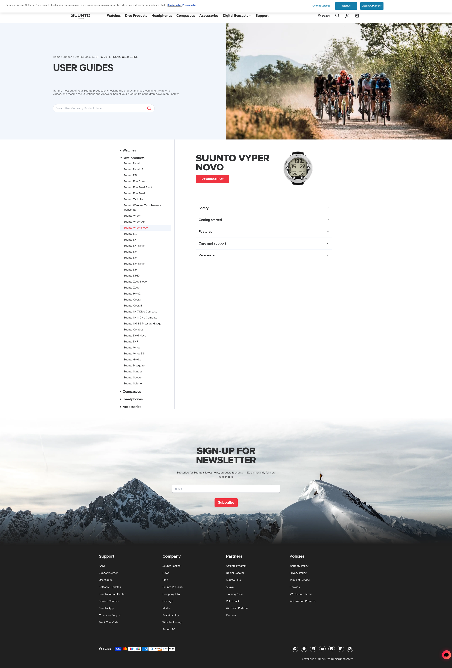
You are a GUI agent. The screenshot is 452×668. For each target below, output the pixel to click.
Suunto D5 (130, 175)
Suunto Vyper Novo (136, 227)
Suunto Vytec (132, 347)
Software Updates (110, 587)
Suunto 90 (168, 629)
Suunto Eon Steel (134, 193)
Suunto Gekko (132, 359)
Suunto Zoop (131, 287)
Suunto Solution (133, 383)
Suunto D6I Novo (134, 263)
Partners (231, 615)
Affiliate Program (236, 565)
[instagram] (295, 649)
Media (166, 608)
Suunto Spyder (133, 377)
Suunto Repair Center (112, 594)
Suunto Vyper (132, 215)
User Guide (106, 580)
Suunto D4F (131, 341)
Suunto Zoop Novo (135, 281)
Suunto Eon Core (134, 181)
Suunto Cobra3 (133, 305)
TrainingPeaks (234, 594)
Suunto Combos (133, 329)
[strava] (350, 649)
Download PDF (212, 179)
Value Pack (233, 601)
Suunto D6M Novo (135, 335)
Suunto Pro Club (172, 587)
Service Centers (108, 601)
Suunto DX (130, 233)
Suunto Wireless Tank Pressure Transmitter (142, 207)
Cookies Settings (321, 5)
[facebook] (304, 649)
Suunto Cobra (132, 299)
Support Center (108, 573)
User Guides (82, 57)
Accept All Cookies (372, 5)
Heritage (167, 601)
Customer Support (110, 615)
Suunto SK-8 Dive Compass (140, 317)
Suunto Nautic (132, 163)
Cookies (295, 587)
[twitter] (313, 649)
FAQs (102, 565)
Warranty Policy (299, 565)
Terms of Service (300, 580)
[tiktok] (331, 649)
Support (67, 57)
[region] (226, 6)
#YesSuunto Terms (301, 594)
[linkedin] (341, 649)
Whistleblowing (172, 622)
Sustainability (170, 615)
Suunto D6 (130, 251)
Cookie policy (175, 5)
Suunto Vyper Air (134, 221)
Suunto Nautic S (133, 169)
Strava (230, 587)
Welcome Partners (237, 608)
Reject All (346, 5)
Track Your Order (109, 622)
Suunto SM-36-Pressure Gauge (142, 323)
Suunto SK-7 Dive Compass (140, 311)
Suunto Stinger (133, 371)
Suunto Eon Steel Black (138, 187)
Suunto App (106, 608)
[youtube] (322, 649)
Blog (165, 580)
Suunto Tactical (171, 565)
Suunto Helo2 (132, 293)
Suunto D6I (130, 257)
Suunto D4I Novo (134, 245)
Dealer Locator (235, 573)
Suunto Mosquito (134, 365)
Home (56, 57)
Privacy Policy (298, 573)
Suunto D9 (130, 269)
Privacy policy (189, 5)
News (165, 573)
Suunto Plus (233, 580)
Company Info (171, 594)
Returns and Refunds (302, 601)
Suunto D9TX (132, 275)
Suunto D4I (130, 239)
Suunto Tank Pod (134, 199)
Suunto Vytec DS (134, 353)
